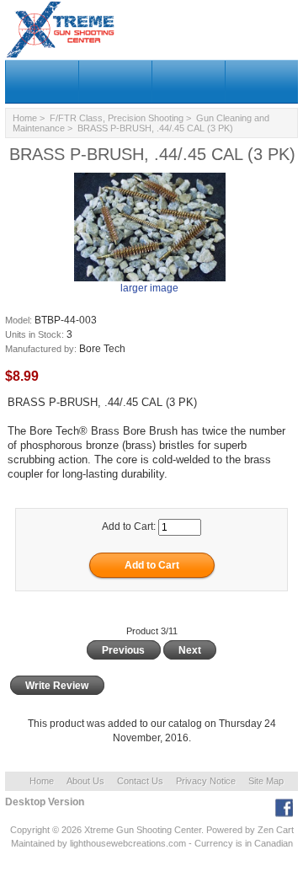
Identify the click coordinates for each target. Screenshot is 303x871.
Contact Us (140, 781)
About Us (85, 781)
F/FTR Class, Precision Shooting (116, 118)
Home (25, 118)
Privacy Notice (206, 781)
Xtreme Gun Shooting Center (142, 830)
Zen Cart (276, 830)
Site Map (266, 781)
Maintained (33, 843)
